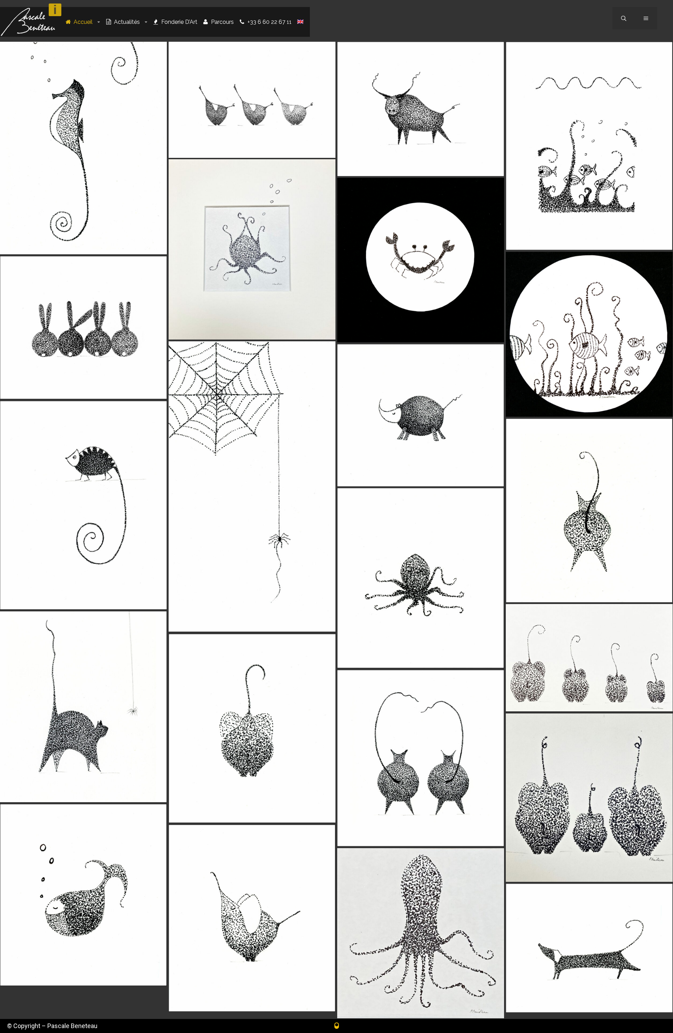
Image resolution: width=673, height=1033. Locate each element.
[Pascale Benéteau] (28, 22)
